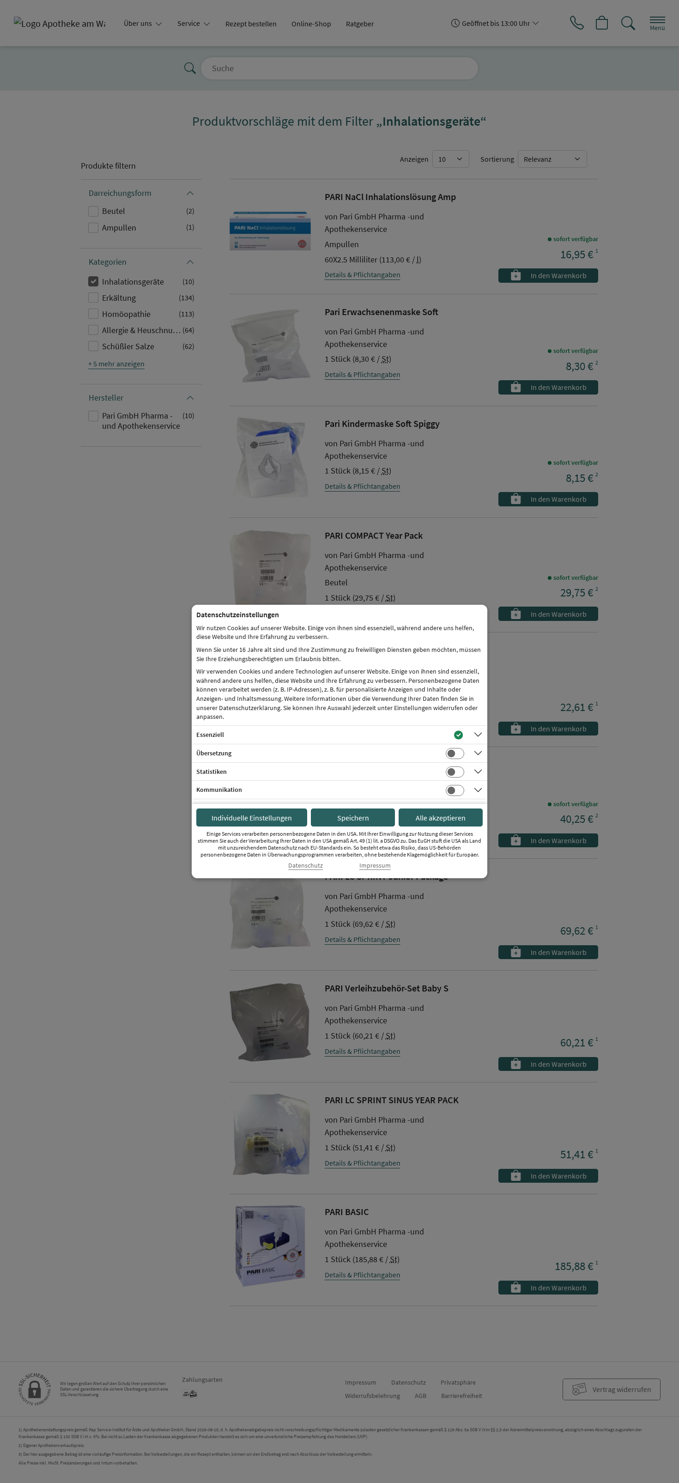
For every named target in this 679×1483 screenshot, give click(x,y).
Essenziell (210, 734)
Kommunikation (219, 789)
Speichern (353, 817)
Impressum (375, 865)
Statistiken (211, 771)
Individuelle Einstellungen (252, 817)
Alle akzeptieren (441, 817)
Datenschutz (305, 865)
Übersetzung (213, 753)
